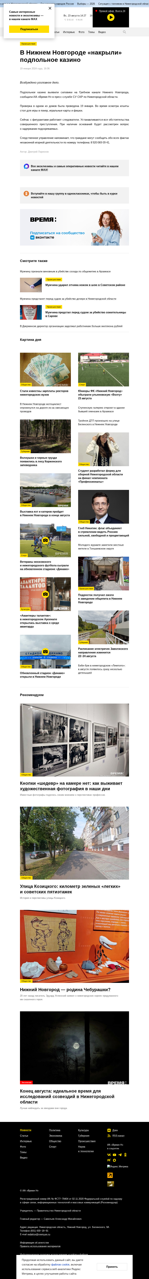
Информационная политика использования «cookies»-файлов (54, 1254)
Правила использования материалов (40, 1246)
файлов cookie (60, 1264)
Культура (83, 1130)
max (114, 1160)
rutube (109, 1160)
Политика (54, 1130)
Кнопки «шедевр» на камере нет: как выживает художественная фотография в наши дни (71, 782)
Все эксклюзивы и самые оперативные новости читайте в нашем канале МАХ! (74, 168)
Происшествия (28, 44)
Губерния (83, 1135)
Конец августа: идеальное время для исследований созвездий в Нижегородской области (67, 1092)
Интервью (26, 1141)
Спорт (52, 1146)
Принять (112, 1266)
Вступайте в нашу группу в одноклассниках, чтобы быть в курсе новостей (74, 195)
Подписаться (29, 29)
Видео (23, 1157)
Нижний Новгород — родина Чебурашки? (65, 986)
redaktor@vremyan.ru (38, 1234)
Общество (55, 1141)
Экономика (55, 1135)
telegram (120, 1155)
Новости (25, 1130)
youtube (114, 1155)
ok (125, 1155)
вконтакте (109, 1155)
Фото (23, 1146)
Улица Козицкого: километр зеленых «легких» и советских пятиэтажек (70, 885)
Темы (23, 1152)
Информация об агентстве (34, 1242)
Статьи (24, 1135)
